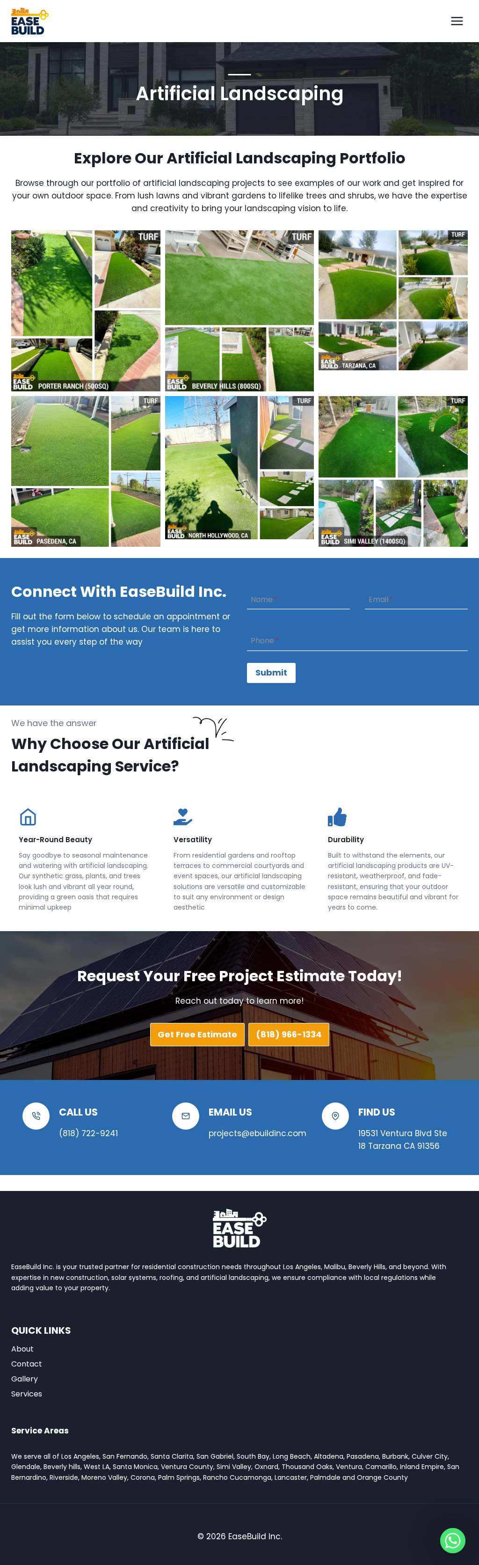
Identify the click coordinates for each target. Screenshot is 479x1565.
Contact (26, 1364)
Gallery (24, 1379)
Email (381, 599)
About (22, 1349)
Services (26, 1394)
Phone (265, 641)
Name (264, 599)
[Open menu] (457, 20)
